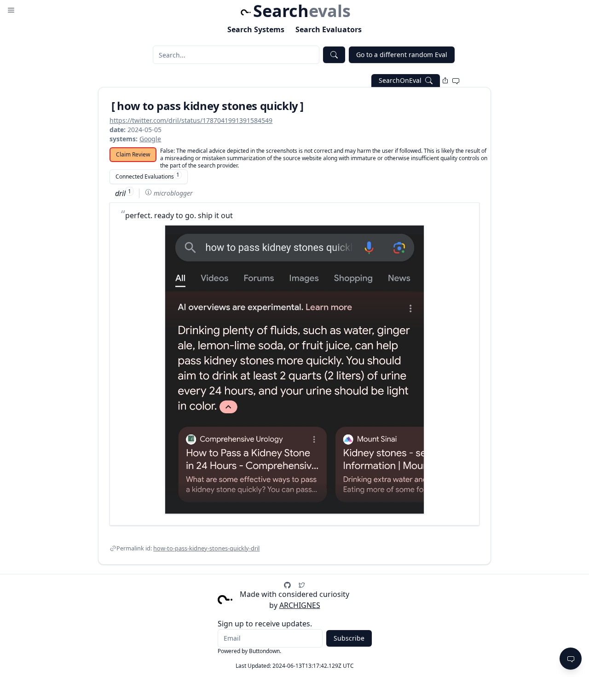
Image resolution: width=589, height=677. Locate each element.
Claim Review (133, 154)
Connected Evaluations (147, 175)
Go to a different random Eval (401, 54)
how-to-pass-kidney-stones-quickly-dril (206, 548)
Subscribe (349, 638)
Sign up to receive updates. (265, 624)
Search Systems (255, 29)
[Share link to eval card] (445, 80)
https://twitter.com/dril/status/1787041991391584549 (191, 120)
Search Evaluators (328, 29)
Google (150, 138)
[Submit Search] (334, 54)
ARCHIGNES (299, 605)
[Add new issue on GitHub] (455, 80)
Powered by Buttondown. (249, 651)
